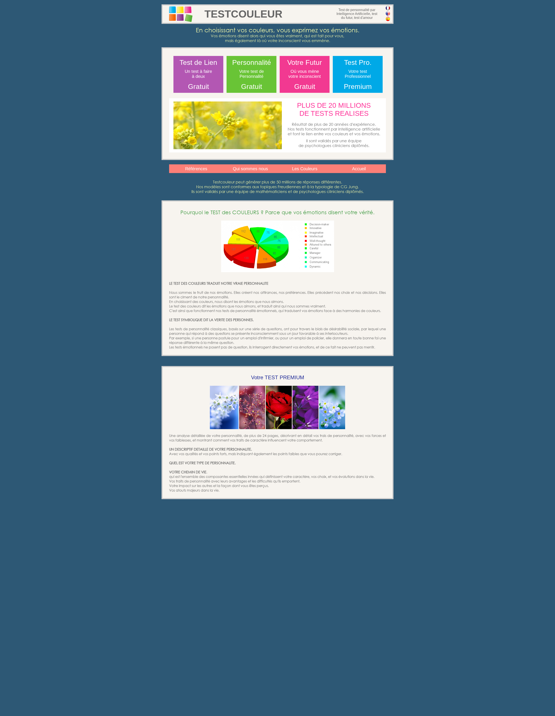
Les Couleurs (304, 168)
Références (196, 168)
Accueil (359, 168)
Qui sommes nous (250, 168)
